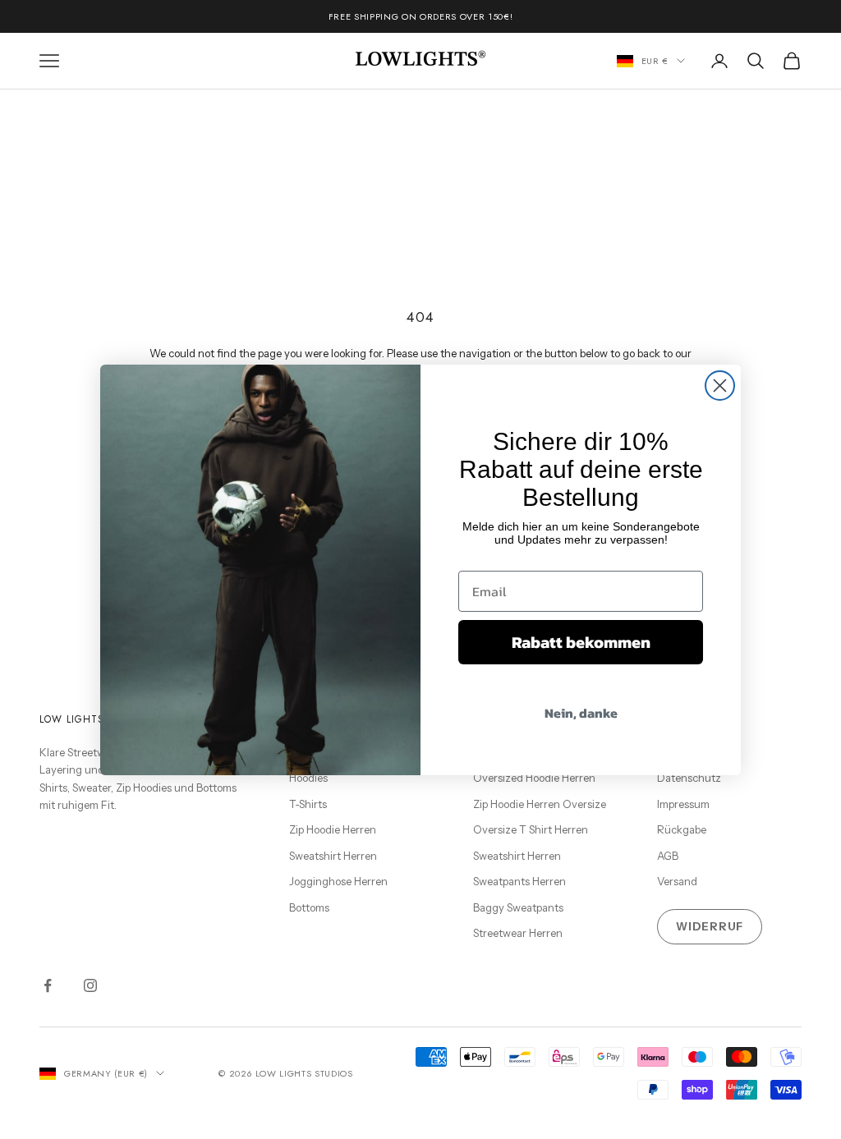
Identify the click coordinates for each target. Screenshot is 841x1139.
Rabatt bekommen (581, 642)
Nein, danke (581, 713)
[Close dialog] (719, 385)
